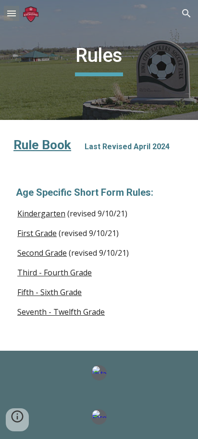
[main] (99, 60)
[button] (11, 13)
